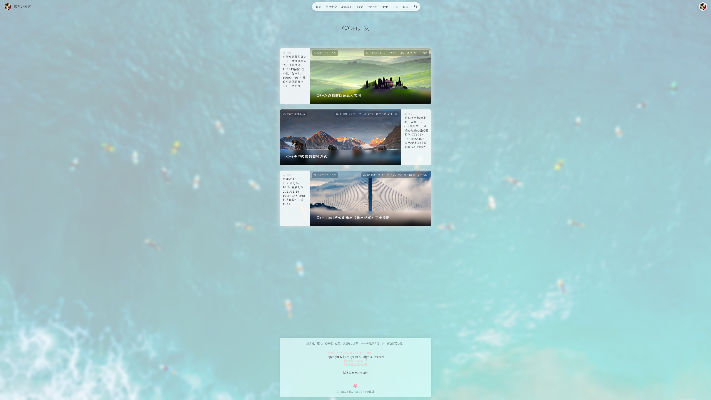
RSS (395, 7)
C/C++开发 (398, 52)
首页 (318, 7)
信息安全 (331, 7)
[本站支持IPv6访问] (355, 372)
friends (373, 7)
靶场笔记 (347, 7)
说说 (405, 7)
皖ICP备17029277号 (355, 360)
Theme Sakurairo (348, 391)
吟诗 (360, 7)
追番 (385, 7)
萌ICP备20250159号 (355, 364)
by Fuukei (367, 391)
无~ (385, 52)
